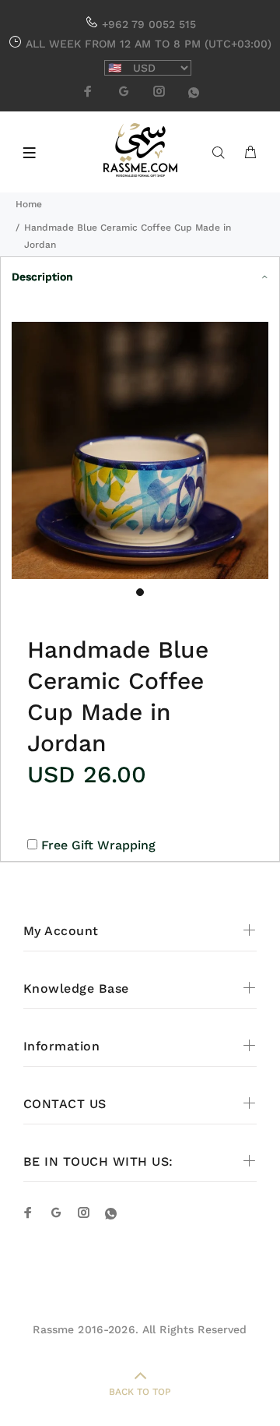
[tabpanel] (140, 450)
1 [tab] (140, 592)
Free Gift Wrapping (98, 845)
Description (42, 276)
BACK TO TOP (140, 1391)
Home (29, 204)
